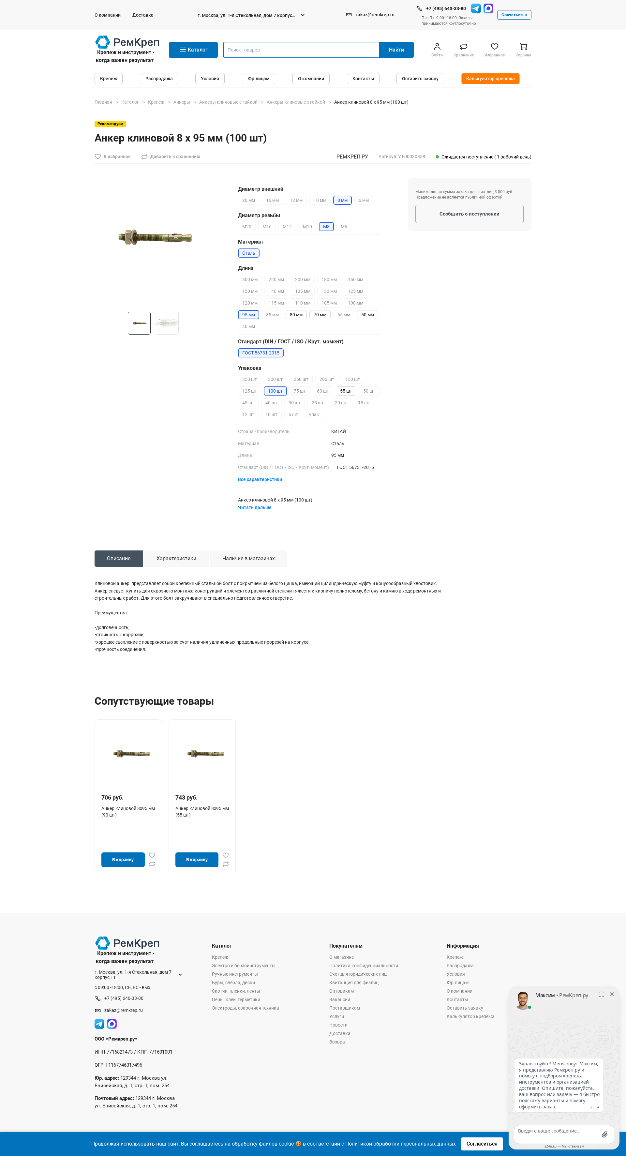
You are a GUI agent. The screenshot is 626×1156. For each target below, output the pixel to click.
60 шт (323, 391)
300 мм (250, 279)
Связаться (512, 14)
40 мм (248, 326)
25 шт (318, 402)
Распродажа (159, 78)
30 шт (295, 402)
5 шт (293, 414)
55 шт (346, 391)
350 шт (249, 379)
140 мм (276, 291)
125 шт (249, 391)
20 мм (248, 200)
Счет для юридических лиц (358, 974)
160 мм (355, 279)
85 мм (272, 314)
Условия (210, 78)
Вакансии (339, 999)
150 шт (352, 379)
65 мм (343, 314)
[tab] (119, 558)
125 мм (355, 291)
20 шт (341, 402)
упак (314, 414)
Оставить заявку (420, 78)
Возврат (338, 1041)
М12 (287, 226)
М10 (307, 226)
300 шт (275, 379)
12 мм (296, 200)
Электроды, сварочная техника (245, 1008)
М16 (267, 226)
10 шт (271, 414)
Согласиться (482, 1144)
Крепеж (108, 78)
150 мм (250, 291)
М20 (246, 226)
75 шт (300, 391)
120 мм (250, 303)
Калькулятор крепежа (490, 78)
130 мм (329, 291)
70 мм (320, 314)
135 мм (302, 291)
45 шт (248, 402)
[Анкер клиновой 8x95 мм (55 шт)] (204, 753)
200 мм (302, 279)
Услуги (336, 1016)
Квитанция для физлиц (354, 982)
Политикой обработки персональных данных (400, 1144)
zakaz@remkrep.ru (375, 14)
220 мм (276, 279)
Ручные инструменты (235, 974)
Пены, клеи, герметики (236, 999)
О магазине (341, 957)
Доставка (143, 15)
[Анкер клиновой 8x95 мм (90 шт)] (130, 753)
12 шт (248, 414)
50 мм (367, 314)
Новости (338, 1025)
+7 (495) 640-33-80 (446, 8)
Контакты (363, 78)
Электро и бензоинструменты (244, 965)
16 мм (272, 200)
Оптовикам (341, 991)
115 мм (276, 303)
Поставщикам (344, 1008)
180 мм (329, 279)
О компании (108, 15)
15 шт (364, 402)
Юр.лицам (258, 78)
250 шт (301, 379)
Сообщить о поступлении (469, 214)
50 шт (369, 391)
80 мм (296, 314)
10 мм (320, 200)
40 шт (271, 402)
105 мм (329, 303)
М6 (344, 226)
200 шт (327, 379)
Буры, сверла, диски (233, 982)
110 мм (302, 303)
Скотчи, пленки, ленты (236, 991)
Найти (396, 50)
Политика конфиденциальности (363, 965)
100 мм (355, 303)
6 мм (364, 200)
